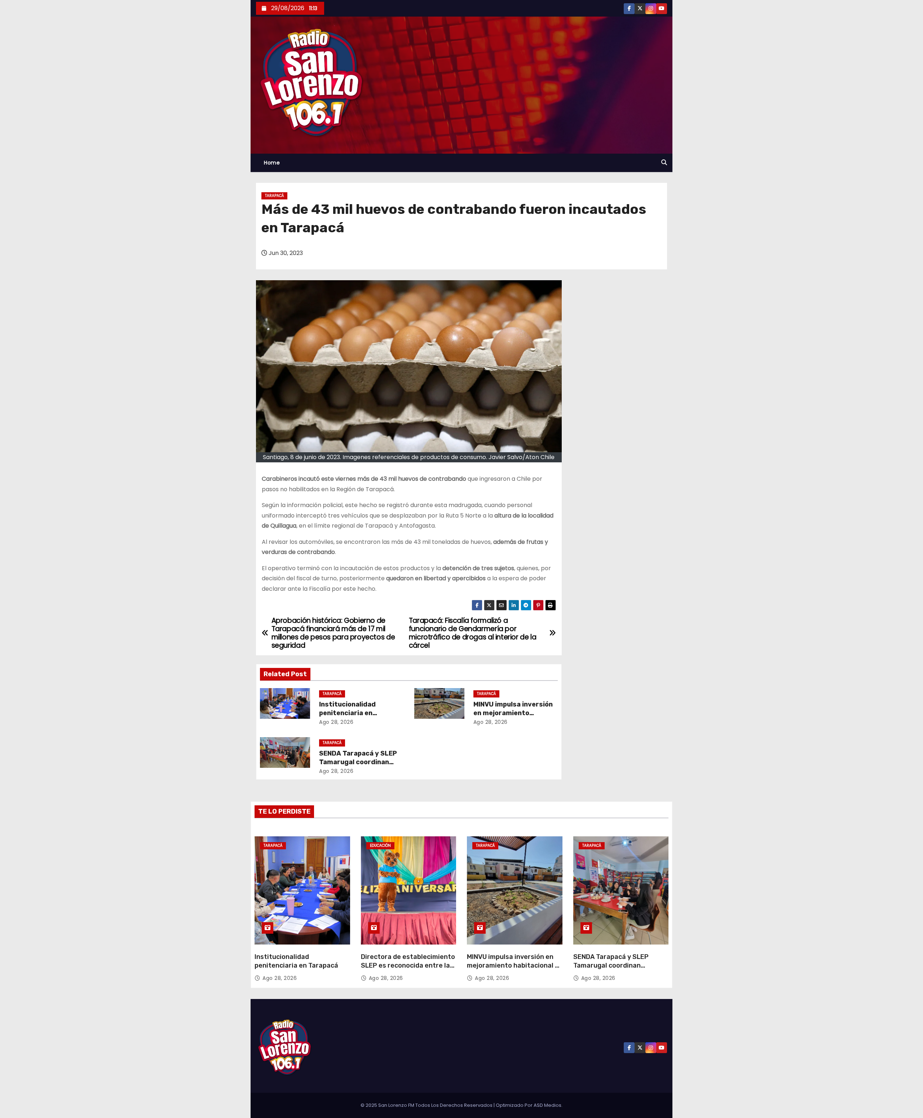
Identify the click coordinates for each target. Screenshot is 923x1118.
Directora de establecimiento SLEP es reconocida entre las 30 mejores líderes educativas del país (408, 970)
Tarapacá (274, 195)
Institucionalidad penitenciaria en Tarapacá (347, 713)
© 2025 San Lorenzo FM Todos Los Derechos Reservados (427, 1105)
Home (272, 162)
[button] (664, 162)
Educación (380, 845)
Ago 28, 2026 (336, 722)
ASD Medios (547, 1105)
